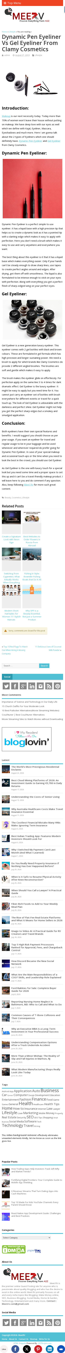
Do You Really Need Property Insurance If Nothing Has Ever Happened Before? (35, 865)
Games (5, 1104)
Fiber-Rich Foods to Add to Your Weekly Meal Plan (34, 905)
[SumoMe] (61, 1349)
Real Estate (9, 1117)
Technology (12, 1125)
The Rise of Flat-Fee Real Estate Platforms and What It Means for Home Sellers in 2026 (36, 919)
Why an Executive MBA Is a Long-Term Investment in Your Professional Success (35, 1030)
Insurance (31, 1108)
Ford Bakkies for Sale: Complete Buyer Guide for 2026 (33, 989)
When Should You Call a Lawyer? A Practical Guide (36, 892)
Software (30, 1121)
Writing (37, 1126)
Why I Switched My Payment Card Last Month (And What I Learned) (33, 851)
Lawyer (56, 1108)
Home (7, 1108)
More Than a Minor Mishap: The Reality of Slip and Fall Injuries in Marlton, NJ (35, 1057)
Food (50, 1099)
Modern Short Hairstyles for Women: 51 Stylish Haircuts (11, 615)
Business (50, 1090)
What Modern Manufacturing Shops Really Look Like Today (35, 1071)
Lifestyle (38, 55)
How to (18, 1108)
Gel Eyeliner (53, 140)
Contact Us (23, 1339)
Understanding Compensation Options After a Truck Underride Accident (34, 1044)
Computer (21, 1095)
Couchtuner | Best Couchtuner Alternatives (23, 714)
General (13, 1104)
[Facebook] (15, 1349)
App (11, 1091)
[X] (27, 1349)
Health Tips (51, 1104)
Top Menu (14, 3)
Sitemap (33, 1339)
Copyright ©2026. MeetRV (13, 1335)
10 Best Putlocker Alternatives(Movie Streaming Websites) (30, 710)
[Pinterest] (38, 1349)
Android (5, 1091)
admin (7, 55)
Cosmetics (16, 497)
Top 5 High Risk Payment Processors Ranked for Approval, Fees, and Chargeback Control (36, 947)
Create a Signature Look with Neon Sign (11, 539)
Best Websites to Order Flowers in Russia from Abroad (32, 541)
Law (49, 1108)
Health (26, 1103)
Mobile (41, 1113)
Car (4, 1095)
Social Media (16, 1121)
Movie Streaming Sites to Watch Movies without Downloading (32, 719)
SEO (30, 1116)
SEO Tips (38, 1117)
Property (59, 1113)
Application (23, 1091)
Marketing (30, 1113)
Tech (39, 1121)
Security (21, 1117)
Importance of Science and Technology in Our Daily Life (29, 701)
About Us (13, 1339)
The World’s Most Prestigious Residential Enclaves (35, 768)
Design (31, 1095)
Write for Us (44, 1339)
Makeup (6, 116)
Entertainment (10, 1099)
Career (10, 1095)
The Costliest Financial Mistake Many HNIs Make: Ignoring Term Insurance (35, 824)
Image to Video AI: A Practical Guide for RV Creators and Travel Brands (36, 932)
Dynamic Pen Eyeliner (30, 140)
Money (50, 1113)
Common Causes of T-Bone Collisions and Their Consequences (35, 1016)
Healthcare (38, 1104)
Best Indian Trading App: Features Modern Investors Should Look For (36, 837)
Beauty (8, 497)
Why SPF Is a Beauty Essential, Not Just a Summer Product (32, 615)
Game (56, 1099)
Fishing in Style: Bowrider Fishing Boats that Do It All (32, 576)
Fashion (25, 1099)
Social (7, 676)
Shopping (48, 1117)
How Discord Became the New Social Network (32, 962)
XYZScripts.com (44, 1343)
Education (54, 1095)
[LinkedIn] (50, 1349)
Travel (29, 1125)
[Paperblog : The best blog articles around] (34, 1253)
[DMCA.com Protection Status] (14, 1253)
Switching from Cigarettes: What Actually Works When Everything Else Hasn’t (11, 579)
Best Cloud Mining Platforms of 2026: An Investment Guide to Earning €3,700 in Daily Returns (36, 783)
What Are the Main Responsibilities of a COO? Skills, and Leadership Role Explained (36, 976)
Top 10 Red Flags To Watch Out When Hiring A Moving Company (15, 650)
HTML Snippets (20, 1343)
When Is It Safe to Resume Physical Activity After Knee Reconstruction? (36, 878)
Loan (20, 1113)
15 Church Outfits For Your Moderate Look (23, 706)
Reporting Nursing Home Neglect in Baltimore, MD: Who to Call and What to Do (36, 1003)
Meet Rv (28, 484)
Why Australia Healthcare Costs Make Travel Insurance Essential (37, 810)
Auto (36, 1090)
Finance (39, 1099)
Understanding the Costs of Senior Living (35, 796)
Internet (42, 1108)
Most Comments (11, 694)
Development (42, 1095)
